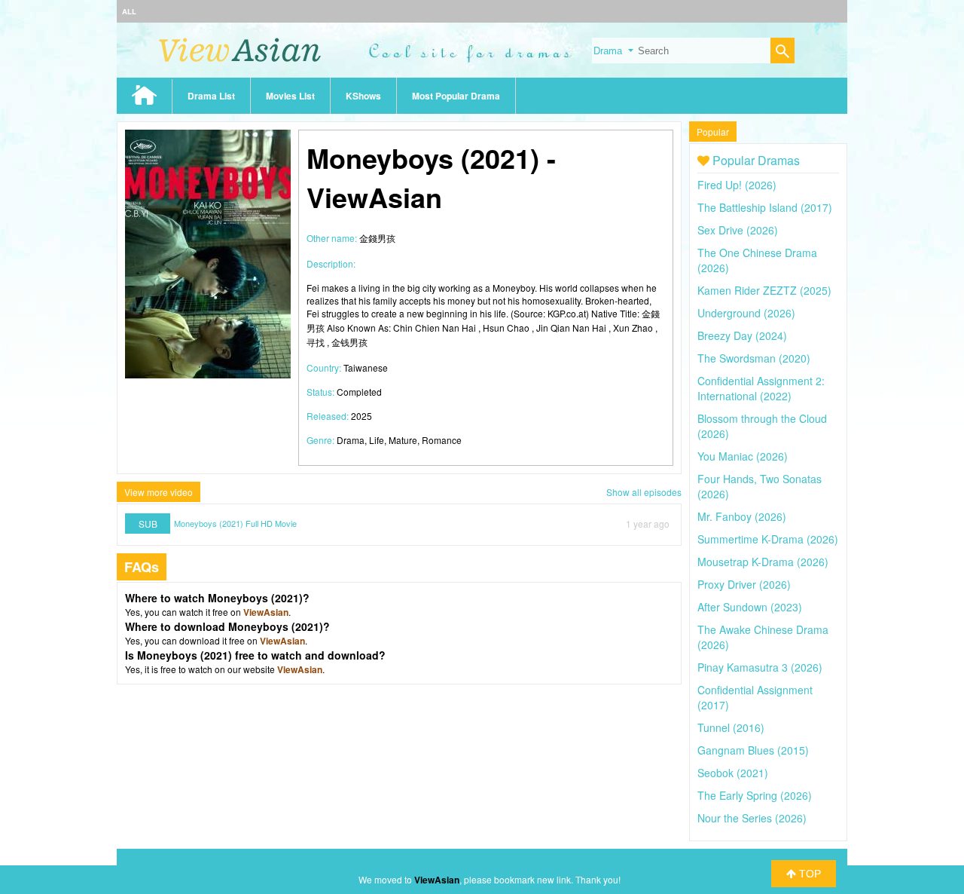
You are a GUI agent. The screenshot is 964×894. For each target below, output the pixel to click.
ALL (129, 11)
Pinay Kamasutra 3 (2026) (759, 667)
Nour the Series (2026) (752, 817)
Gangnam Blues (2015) (753, 750)
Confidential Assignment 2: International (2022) (761, 388)
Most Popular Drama (456, 96)
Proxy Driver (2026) (744, 584)
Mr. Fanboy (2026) (741, 516)
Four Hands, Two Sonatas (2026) (759, 486)
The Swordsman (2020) (753, 358)
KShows (363, 96)
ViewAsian (265, 612)
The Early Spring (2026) (754, 795)
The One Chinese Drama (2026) (757, 260)
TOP (808, 874)
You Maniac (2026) (742, 456)
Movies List (290, 96)
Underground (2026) (746, 312)
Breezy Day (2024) (742, 335)
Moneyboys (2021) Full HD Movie (235, 523)
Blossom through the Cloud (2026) (762, 426)
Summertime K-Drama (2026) (767, 539)
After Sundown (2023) (749, 606)
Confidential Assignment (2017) (755, 697)
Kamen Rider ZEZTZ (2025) (764, 290)
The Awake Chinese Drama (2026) (762, 637)
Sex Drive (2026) (737, 229)
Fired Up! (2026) (736, 184)
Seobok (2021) (732, 772)
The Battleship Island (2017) (764, 207)
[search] (782, 52)
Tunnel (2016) (730, 727)
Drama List (211, 96)
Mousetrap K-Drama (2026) (762, 561)
